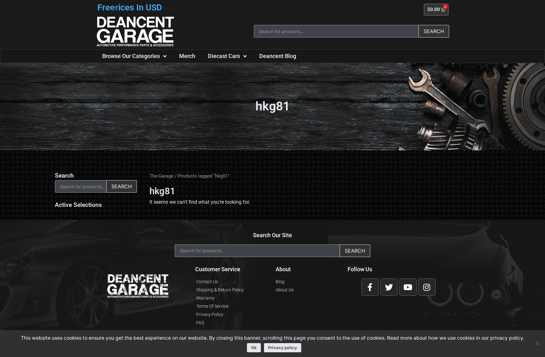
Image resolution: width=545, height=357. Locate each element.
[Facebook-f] (370, 287)
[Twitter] (389, 287)
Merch (187, 56)
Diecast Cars (224, 56)
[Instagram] (427, 287)
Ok (254, 347)
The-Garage (161, 176)
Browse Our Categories (131, 56)
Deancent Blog (277, 56)
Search (434, 31)
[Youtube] (408, 287)
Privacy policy (282, 347)
